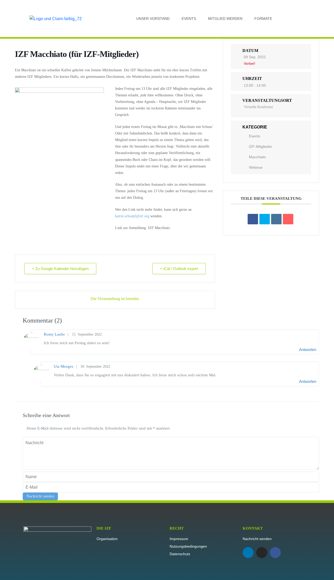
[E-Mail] (288, 219)
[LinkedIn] (276, 219)
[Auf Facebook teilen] (253, 219)
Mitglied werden (225, 18)
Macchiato (257, 157)
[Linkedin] (248, 552)
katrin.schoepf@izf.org (132, 216)
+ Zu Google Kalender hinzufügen (60, 268)
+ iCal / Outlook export (179, 268)
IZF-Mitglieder (260, 146)
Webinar (256, 167)
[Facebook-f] (275, 552)
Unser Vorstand (153, 18)
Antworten (307, 349)
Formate (263, 18)
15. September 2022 (87, 334)
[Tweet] (264, 219)
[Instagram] (261, 552)
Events (189, 18)
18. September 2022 (95, 366)
